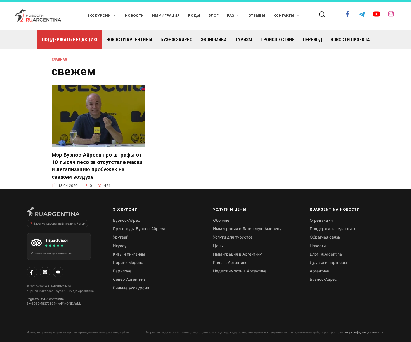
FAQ (230, 15)
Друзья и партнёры (328, 262)
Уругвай (120, 237)
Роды (194, 15)
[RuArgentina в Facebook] (32, 272)
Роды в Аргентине (230, 262)
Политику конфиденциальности (360, 332)
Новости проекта (350, 39)
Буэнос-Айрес (176, 39)
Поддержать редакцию (69, 39)
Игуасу (120, 245)
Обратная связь (325, 237)
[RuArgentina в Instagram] (45, 272)
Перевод (312, 39)
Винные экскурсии (131, 288)
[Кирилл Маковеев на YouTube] (58, 272)
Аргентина (319, 270)
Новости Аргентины (129, 39)
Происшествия (277, 39)
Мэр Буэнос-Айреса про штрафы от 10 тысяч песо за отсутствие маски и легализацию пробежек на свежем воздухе (97, 166)
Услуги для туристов (233, 237)
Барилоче (122, 270)
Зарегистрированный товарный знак (59, 223)
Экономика (214, 39)
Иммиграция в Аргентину (237, 254)
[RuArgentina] (53, 213)
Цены (218, 245)
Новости (134, 15)
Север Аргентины (130, 279)
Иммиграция (166, 15)
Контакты (283, 15)
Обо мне (221, 220)
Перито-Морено (128, 262)
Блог (213, 15)
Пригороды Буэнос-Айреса (139, 228)
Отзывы (256, 15)
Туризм (243, 39)
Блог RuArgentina (326, 254)
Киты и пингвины (129, 254)
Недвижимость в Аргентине (239, 270)
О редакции (321, 220)
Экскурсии (99, 15)
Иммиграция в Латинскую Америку (247, 228)
